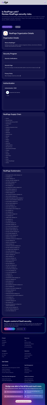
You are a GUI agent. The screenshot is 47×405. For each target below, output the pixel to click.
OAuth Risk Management (7, 380)
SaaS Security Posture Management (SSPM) (11, 367)
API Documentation (28, 347)
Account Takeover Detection (7, 372)
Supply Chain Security (6, 378)
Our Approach (5, 353)
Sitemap (26, 358)
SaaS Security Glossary (29, 343)
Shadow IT (26, 367)
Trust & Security (27, 353)
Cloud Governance (28, 370)
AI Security (26, 372)
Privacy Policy (27, 356)
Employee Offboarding (28, 380)
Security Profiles (27, 342)
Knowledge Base (27, 345)
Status (3, 345)
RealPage (18, 26)
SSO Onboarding (27, 382)
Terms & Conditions (28, 355)
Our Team (4, 355)
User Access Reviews (28, 378)
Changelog (4, 342)
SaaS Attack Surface (6, 370)
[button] (45, 2)
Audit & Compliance (6, 369)
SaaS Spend (26, 369)
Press (3, 356)
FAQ (25, 340)
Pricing (3, 343)
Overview (4, 340)
